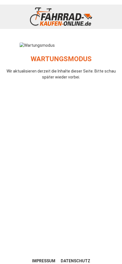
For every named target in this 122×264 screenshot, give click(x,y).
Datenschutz (75, 261)
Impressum (44, 261)
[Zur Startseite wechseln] (61, 16)
